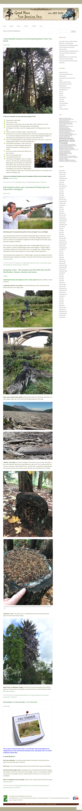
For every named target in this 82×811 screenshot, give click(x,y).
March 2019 (62, 305)
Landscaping (61, 145)
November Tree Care (73, 149)
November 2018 (63, 313)
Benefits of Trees (35, 182)
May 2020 (61, 278)
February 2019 (62, 307)
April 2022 (61, 234)
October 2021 (62, 245)
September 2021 (63, 247)
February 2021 (62, 261)
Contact (26, 26)
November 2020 (63, 267)
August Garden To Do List (64, 120)
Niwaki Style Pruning (66, 148)
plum (11, 264)
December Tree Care (8, 787)
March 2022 (62, 236)
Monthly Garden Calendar (21, 785)
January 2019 (62, 309)
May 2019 (61, 301)
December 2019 (63, 288)
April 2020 (61, 280)
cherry (37, 263)
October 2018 (62, 315)
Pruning (61, 91)
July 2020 (61, 274)
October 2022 (62, 222)
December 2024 (63, 186)
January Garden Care (71, 134)
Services (11, 26)
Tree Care (61, 99)
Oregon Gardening (64, 151)
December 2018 (63, 311)
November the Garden (64, 149)
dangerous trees (62, 125)
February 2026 (62, 172)
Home (4, 26)
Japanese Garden (66, 138)
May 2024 (61, 193)
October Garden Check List (65, 150)
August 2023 (62, 205)
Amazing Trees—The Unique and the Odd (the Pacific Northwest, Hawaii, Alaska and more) (27, 271)
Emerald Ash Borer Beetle (65, 129)
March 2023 (62, 213)
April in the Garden (63, 119)
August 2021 (62, 249)
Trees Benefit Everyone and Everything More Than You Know (27, 40)
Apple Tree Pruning (65, 118)
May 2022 (61, 232)
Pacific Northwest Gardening (65, 154)
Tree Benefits (18, 182)
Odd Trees (46, 695)
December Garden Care (43, 785)
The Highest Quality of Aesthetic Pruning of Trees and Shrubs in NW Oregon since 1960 (69, 53)
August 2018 (62, 317)
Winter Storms (74, 161)
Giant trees (70, 133)
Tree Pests (17, 263)
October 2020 (62, 269)
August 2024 (62, 188)
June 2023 (61, 209)
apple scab (32, 263)
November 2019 (63, 290)
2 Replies (5, 276)
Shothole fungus (17, 264)
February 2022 (62, 238)
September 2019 (63, 294)
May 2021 (61, 255)
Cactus (70, 122)
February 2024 (62, 199)
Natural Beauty (62, 85)
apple (28, 263)
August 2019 (62, 296)
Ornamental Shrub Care (65, 87)
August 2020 (62, 272)
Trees (23, 182)
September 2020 (63, 271)
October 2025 (62, 176)
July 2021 (61, 251)
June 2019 (61, 300)
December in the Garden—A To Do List (20, 702)
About (18, 26)
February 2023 (62, 215)
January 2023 (62, 217)
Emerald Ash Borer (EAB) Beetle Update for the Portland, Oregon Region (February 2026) (68, 47)
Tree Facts (66, 161)
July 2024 (61, 190)
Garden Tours (62, 76)
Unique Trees (6, 697)
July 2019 (61, 298)
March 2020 (62, 282)
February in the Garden (64, 132)
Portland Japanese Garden (65, 157)
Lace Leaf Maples (71, 144)
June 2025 (61, 182)
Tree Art (61, 95)
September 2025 (63, 178)
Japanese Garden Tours (65, 82)
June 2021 (61, 253)
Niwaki (71, 146)
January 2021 (62, 263)
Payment (34, 26)
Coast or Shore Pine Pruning (66, 124)
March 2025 (62, 184)
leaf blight (7, 264)
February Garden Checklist (67, 131)
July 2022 (61, 228)
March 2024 (62, 197)
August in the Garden (64, 121)
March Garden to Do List (70, 145)
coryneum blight (43, 263)
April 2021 (61, 257)
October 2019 (62, 292)
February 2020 (62, 284)
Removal (61, 93)
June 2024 (61, 191)
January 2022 (62, 240)
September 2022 (63, 224)
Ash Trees (71, 119)
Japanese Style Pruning (67, 141)
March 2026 (62, 170)
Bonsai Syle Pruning (64, 122)
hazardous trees (62, 134)
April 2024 (61, 195)
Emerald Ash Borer (64, 128)
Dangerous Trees (63, 72)
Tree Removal (62, 105)
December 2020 (63, 265)
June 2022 (61, 230)
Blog (41, 26)
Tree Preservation (63, 103)
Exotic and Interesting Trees (22, 695)
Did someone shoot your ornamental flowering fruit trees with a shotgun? (26, 188)
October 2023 (62, 203)
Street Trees (63, 158)
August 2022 (62, 226)
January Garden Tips (65, 135)
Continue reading (13, 178)
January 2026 (62, 174)
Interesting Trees (39, 695)
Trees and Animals (63, 109)
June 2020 (61, 276)
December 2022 (63, 218)
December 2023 (63, 201)
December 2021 (63, 242)
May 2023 (61, 211)
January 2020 (62, 286)
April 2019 (61, 303)
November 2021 (63, 244)
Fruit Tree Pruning (63, 133)
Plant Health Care (63, 89)
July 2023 (61, 207)
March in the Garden (64, 146)
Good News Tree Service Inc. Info (67, 78)
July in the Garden (63, 144)
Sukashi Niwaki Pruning (67, 160)
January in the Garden (64, 136)
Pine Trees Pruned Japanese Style (67, 156)
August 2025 (62, 180)
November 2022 (63, 220)
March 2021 (62, 259)
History (61, 80)
